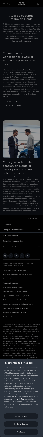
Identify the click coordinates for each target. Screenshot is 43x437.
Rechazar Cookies (21, 424)
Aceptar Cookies (21, 416)
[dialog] (21, 398)
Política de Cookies (20, 399)
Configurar (21, 432)
